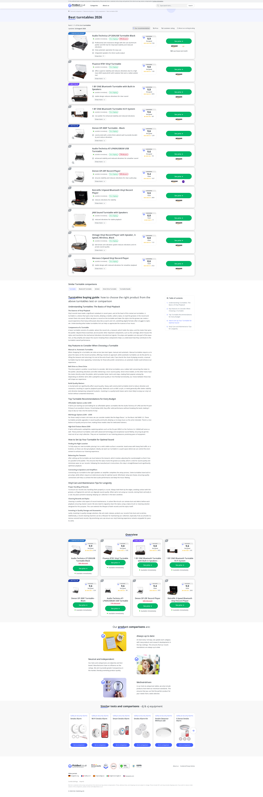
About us (106, 5)
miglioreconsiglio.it (115, 776)
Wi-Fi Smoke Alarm (99, 719)
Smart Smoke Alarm (121, 719)
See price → (179, 41)
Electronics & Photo (89, 11)
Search (191, 5)
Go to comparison (78, 745)
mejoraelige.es (100, 776)
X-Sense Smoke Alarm (182, 720)
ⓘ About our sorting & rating (186, 28)
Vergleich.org (75, 776)
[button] (193, 730)
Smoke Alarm (76, 719)
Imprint (81, 781)
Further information (158, 1)
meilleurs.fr (87, 776)
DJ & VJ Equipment (100, 11)
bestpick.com (130, 776)
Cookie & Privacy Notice (187, 766)
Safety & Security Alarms (78, 716)
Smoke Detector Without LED (161, 720)
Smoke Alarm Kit (141, 719)
